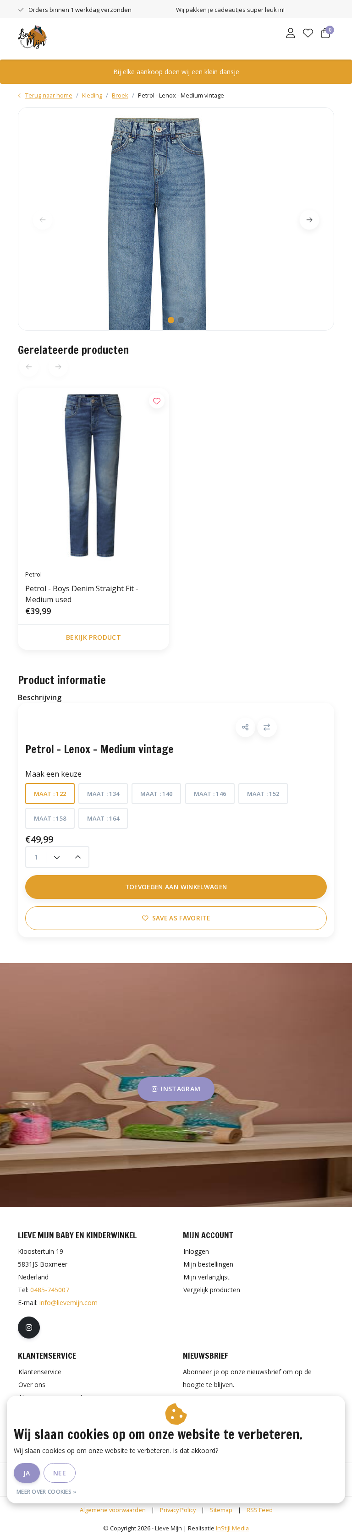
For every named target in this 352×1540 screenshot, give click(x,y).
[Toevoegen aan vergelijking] (267, 727)
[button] (245, 727)
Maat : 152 (263, 793)
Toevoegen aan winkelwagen (176, 886)
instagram (180, 1088)
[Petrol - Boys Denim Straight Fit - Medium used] (93, 475)
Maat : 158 (50, 818)
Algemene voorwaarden (113, 1510)
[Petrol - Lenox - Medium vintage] (176, 219)
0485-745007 (49, 1289)
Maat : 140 (156, 793)
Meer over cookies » (46, 1492)
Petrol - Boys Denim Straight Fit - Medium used (81, 593)
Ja (26, 1473)
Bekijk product (93, 637)
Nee (59, 1473)
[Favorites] (308, 33)
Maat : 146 (210, 793)
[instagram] (29, 1328)
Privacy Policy (178, 1510)
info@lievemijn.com (68, 1302)
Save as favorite (181, 918)
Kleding (92, 95)
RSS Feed (260, 1510)
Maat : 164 (103, 818)
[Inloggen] (290, 33)
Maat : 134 (103, 793)
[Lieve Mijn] (32, 36)
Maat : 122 (50, 793)
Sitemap (221, 1510)
